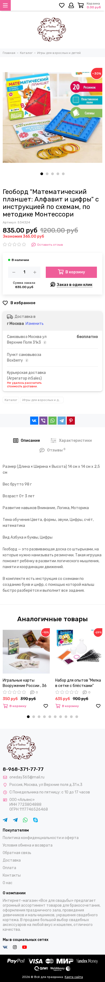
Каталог (11, 400)
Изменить (35, 323)
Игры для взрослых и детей (43, 400)
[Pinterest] (71, 421)
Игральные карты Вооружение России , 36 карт (25, 683)
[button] (41, 173)
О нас (7, 883)
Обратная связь (17, 853)
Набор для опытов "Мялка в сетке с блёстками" (78, 683)
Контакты (12, 875)
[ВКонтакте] (34, 421)
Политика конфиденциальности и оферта (41, 838)
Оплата (9, 868)
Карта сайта (74, 977)
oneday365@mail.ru (26, 777)
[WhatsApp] (52, 421)
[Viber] (43, 421)
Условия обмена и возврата (27, 845)
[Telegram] (62, 421)
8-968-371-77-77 (23, 769)
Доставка (12, 860)
